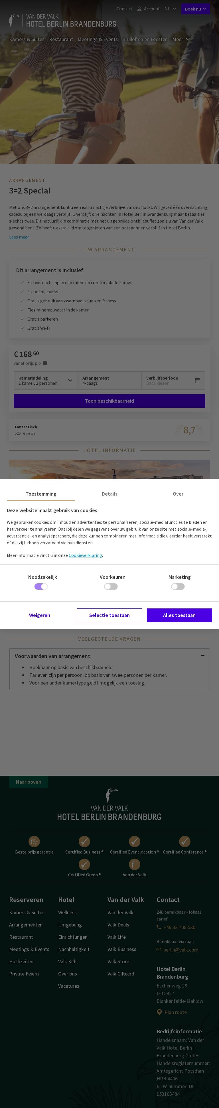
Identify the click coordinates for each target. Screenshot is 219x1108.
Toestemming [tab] (41, 493)
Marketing (180, 577)
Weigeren (39, 615)
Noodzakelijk (42, 577)
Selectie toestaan (109, 615)
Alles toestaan (179, 615)
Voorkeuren (112, 577)
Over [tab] (178, 493)
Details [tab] (109, 493)
